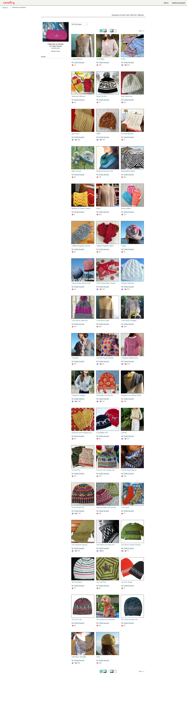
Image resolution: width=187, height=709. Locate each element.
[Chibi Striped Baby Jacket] (107, 269)
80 (103, 551)
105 (103, 289)
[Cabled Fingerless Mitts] (107, 232)
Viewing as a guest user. (128, 15)
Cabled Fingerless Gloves (81, 246)
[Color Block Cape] (107, 307)
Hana (98, 657)
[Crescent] (82, 344)
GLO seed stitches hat (129, 619)
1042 (79, 401)
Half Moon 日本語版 (79, 657)
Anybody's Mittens (78, 96)
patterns (5, 7)
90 (74, 625)
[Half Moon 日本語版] (82, 643)
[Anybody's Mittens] (82, 82)
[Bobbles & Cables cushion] (82, 195)
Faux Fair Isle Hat (78, 507)
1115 (79, 513)
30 (74, 177)
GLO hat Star (101, 582)
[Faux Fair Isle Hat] (82, 494)
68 (99, 439)
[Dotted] (132, 419)
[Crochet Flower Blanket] (107, 344)
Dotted (124, 433)
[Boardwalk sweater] (132, 157)
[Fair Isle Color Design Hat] (107, 456)
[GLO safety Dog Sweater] (107, 606)
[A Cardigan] (107, 45)
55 (124, 625)
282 (124, 177)
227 (103, 401)
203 (128, 364)
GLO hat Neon (77, 582)
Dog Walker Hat (102, 433)
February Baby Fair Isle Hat (106, 507)
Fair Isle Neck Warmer (129, 470)
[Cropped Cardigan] (82, 381)
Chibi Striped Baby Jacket (106, 283)
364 (78, 140)
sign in (166, 3)
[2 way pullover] (82, 45)
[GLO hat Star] (107, 568)
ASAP (98, 134)
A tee (123, 59)
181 (74, 476)
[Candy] (132, 232)
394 (78, 663)
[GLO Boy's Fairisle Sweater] (132, 531)
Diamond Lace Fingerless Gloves (82, 433)
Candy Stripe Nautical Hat (81, 283)
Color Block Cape (103, 320)
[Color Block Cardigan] (132, 307)
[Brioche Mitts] (132, 195)
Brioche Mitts (126, 208)
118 (78, 551)
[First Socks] (132, 494)
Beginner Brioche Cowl (105, 171)
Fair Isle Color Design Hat (106, 470)
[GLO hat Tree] (82, 606)
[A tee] (132, 45)
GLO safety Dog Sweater (106, 619)
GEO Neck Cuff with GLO (106, 545)
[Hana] (107, 643)
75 (128, 551)
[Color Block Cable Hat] (82, 307)
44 (74, 102)
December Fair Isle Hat (105, 395)
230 (99, 513)
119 (99, 177)
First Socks (125, 507)
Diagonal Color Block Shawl (131, 395)
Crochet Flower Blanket (105, 358)
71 (124, 513)
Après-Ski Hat (101, 96)
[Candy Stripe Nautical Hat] (82, 269)
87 (103, 364)
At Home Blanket (127, 134)
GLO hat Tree (77, 619)
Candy (123, 246)
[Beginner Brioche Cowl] (107, 157)
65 (74, 252)
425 (128, 289)
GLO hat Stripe (126, 582)
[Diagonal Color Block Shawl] (132, 381)
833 (128, 65)
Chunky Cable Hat (127, 283)
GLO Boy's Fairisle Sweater (131, 545)
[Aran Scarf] (82, 120)
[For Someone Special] (82, 531)
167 (75, 364)
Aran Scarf (75, 134)
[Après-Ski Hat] (107, 82)
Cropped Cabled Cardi (129, 358)
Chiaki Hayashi (79, 62)
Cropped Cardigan (78, 395)
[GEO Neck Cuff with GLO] (107, 531)
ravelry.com (55, 48)
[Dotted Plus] (82, 456)
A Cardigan (100, 59)
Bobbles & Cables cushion (81, 208)
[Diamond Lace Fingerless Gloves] (82, 419)
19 (124, 252)
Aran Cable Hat (126, 96)
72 (99, 102)
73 (74, 65)
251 (127, 439)
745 (100, 65)
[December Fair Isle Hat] (107, 381)
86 (99, 588)
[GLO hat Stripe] (132, 568)
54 (74, 289)
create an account (178, 3)
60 (74, 439)
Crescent (75, 358)
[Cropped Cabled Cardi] (132, 344)
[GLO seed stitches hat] (132, 606)
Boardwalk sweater (128, 171)
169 (124, 401)
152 (124, 214)
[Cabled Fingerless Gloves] (82, 232)
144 (124, 476)
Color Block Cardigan (128, 320)
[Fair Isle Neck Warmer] (132, 456)
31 (124, 140)
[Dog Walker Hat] (107, 419)
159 (99, 476)
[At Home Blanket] (132, 120)
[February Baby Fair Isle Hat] (107, 494)
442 (100, 326)
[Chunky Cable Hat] (132, 269)
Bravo (99, 208)
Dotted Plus (76, 470)
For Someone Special (79, 545)
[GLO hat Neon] (82, 568)
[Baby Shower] (82, 157)
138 (103, 140)
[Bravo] (107, 195)
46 (99, 252)
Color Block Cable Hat (80, 320)
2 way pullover (77, 59)
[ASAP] (107, 120)
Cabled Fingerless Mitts (105, 246)
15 (74, 588)
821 (124, 102)
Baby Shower (76, 171)
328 (99, 214)
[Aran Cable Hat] (132, 82)
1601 (125, 326)
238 (99, 663)
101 (74, 326)
